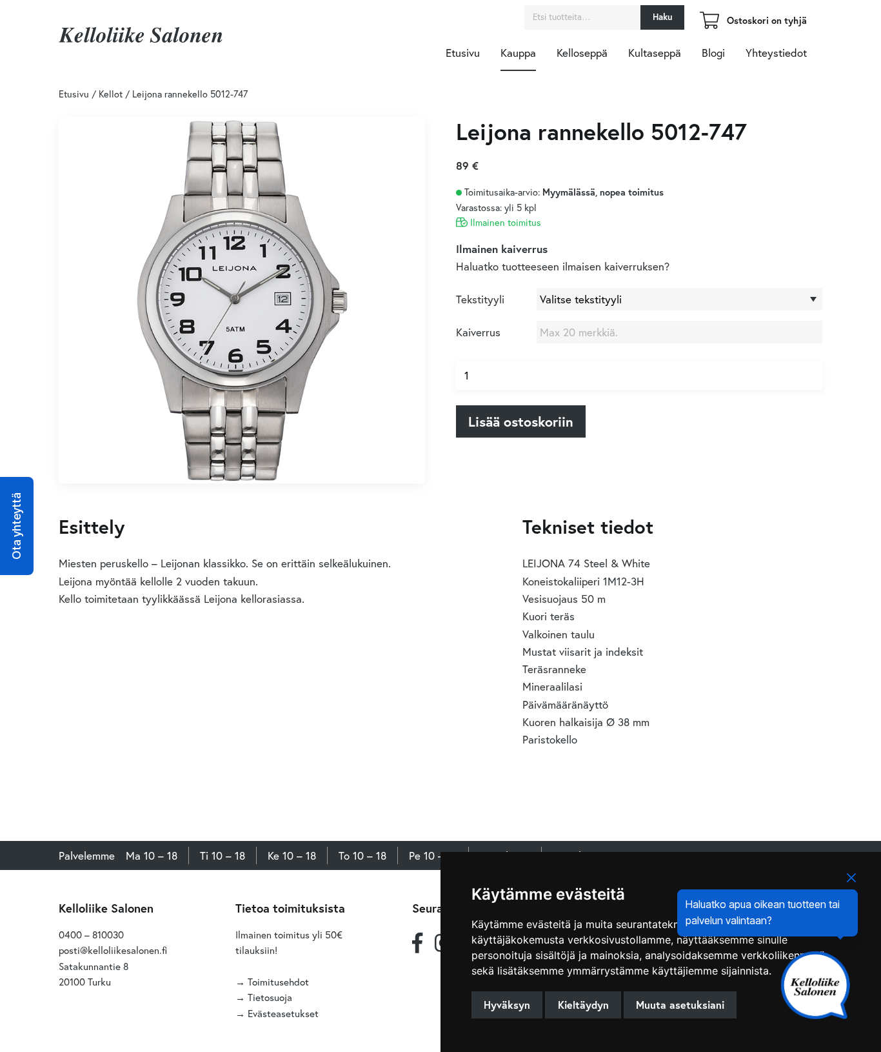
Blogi (713, 52)
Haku (662, 17)
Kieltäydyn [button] (583, 1004)
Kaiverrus (478, 332)
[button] (17, 526)
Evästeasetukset (283, 1013)
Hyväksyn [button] (507, 1004)
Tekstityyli (480, 299)
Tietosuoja (270, 997)
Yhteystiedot (776, 52)
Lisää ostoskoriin (520, 421)
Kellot (111, 94)
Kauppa (518, 52)
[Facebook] (417, 942)
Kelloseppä (582, 52)
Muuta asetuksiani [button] (680, 1004)
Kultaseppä (654, 52)
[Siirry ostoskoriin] (709, 24)
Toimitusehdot (278, 981)
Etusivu (463, 52)
